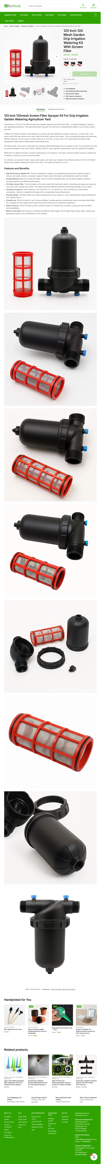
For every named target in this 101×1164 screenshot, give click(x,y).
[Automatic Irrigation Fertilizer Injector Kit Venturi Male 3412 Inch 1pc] (86, 1065)
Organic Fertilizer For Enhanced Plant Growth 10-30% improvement (85, 1031)
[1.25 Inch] (66, 64)
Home (6, 26)
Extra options (9, 1027)
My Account (22, 1119)
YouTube (65, 1122)
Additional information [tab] (56, 109)
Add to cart (84, 74)
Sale (33, 1130)
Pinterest (65, 1119)
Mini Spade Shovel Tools (13, 1029)
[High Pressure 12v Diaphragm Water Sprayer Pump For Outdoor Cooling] (62, 1065)
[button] (57, 57)
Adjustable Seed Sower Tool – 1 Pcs (62, 1029)
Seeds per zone (37, 1127)
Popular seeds (37, 1121)
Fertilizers (79, 1027)
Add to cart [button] (14, 1039)
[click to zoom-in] (32, 56)
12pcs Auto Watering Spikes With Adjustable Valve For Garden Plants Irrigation (14, 1083)
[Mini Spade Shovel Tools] (14, 1015)
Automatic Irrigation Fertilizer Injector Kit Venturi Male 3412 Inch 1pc (86, 1083)
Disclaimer (8, 1132)
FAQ (19, 1127)
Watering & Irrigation (27, 26)
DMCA (6, 1130)
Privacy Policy (9, 1122)
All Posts (51, 1128)
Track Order (22, 1116)
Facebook (65, 1116)
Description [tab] (40, 109)
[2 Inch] (80, 64)
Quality (6, 1119)
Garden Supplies (14, 26)
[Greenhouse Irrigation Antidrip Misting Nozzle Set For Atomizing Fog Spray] (38, 1065)
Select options (15, 1091)
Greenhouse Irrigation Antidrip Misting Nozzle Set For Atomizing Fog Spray (37, 1083)
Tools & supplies (37, 1124)
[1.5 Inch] (73, 64)
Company (7, 1116)
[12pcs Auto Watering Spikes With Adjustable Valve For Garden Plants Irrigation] (14, 1065)
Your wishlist (22, 1122)
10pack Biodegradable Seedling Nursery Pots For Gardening (37, 1031)
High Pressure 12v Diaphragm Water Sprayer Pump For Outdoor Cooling (61, 1083)
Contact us (22, 1125)
